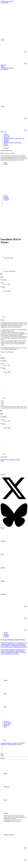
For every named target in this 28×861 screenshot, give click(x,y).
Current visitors (18, 142)
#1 (4, 317)
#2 (4, 398)
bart (12, 258)
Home (5, 726)
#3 (4, 454)
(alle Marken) (8, 651)
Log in (2, 755)
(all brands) (19, 645)
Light (25, 51)
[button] (12, 26)
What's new (6, 137)
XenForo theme (11, 744)
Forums (5, 134)
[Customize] (12, 14)
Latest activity (21, 138)
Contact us (6, 721)
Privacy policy (7, 724)
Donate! (6, 144)
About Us (6, 145)
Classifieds (6, 139)
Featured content (8, 138)
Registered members (9, 142)
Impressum (6, 725)
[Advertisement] (14, 180)
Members (6, 141)
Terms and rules (8, 722)
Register (3, 758)
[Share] (15, 304)
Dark (25, 63)
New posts (6, 135)
